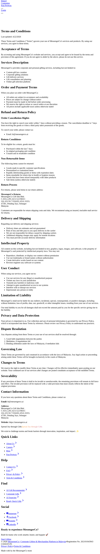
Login (3, 10)
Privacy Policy (7, 546)
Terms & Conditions (22, 546)
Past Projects (6, 5)
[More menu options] (2, 8)
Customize (5, 3)
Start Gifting (6, 539)
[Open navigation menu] (2, 13)
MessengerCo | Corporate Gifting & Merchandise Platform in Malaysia (37, 541)
